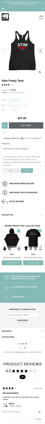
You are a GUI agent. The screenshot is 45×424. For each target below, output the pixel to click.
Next (41, 246)
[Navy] (31, 248)
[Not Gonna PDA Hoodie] (12, 240)
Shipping (5, 92)
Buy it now (26, 125)
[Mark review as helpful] (39, 412)
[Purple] (19, 248)
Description (7, 215)
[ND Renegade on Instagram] (25, 348)
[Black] (26, 248)
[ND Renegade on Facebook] (20, 348)
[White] (14, 248)
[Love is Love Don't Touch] (33, 240)
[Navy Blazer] (9, 248)
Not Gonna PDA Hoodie (12, 257)
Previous (3, 246)
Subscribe (22, 320)
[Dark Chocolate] (35, 248)
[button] (38, 371)
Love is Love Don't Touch (33, 257)
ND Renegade (21, 352)
